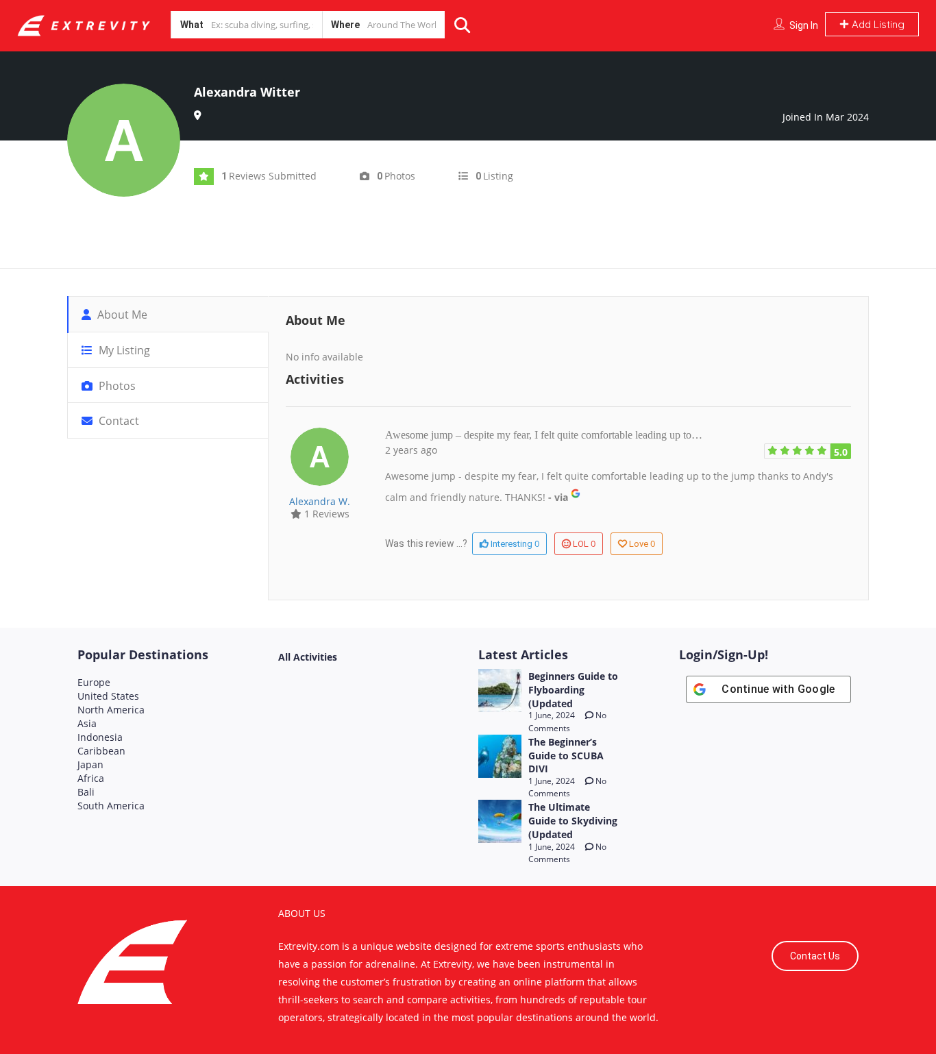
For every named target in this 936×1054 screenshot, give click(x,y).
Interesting (514, 543)
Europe (93, 682)
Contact (117, 420)
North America (111, 709)
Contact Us (815, 956)
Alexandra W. (319, 501)
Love (642, 543)
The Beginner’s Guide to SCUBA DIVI (566, 755)
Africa (90, 778)
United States (108, 695)
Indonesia (100, 737)
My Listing (123, 350)
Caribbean (101, 750)
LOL (584, 543)
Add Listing (876, 24)
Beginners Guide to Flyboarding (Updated (573, 690)
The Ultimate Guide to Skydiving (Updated (572, 820)
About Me (121, 314)
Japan (90, 764)
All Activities (307, 656)
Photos (116, 385)
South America (111, 805)
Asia (87, 723)
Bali (86, 791)
